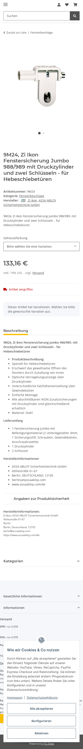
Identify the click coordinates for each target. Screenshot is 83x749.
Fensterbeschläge (31, 196)
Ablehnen (41, 733)
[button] (59, 4)
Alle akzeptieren (41, 708)
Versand (38, 273)
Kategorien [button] (13, 561)
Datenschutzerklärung (42, 697)
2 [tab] (43, 133)
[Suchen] (75, 15)
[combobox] (41, 246)
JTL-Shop (49, 743)
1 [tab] (39, 133)
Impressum (14, 697)
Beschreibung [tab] (15, 331)
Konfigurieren (41, 721)
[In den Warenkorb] (6, 46)
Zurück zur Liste (16, 32)
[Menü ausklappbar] (5, 2)
